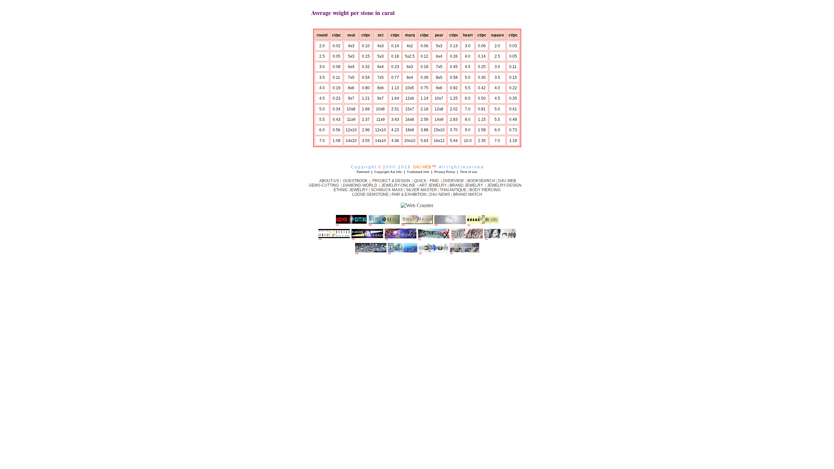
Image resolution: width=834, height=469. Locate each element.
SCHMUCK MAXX (387, 190)
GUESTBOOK (354, 180)
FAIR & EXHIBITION (409, 194)
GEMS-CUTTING (325, 185)
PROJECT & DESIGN (391, 180)
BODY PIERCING (484, 190)
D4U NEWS (439, 194)
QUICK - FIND (426, 180)
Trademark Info (418, 172)
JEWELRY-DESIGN (505, 185)
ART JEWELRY (433, 185)
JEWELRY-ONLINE (398, 185)
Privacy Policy (444, 172)
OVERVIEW (454, 180)
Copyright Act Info (388, 172)
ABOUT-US (328, 180)
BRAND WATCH (467, 194)
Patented (363, 172)
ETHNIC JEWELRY (351, 190)
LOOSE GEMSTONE (370, 194)
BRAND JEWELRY (466, 185)
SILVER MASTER (421, 190)
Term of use (468, 172)
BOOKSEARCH (481, 180)
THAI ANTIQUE (453, 190)
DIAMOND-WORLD (360, 185)
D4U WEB (507, 180)
